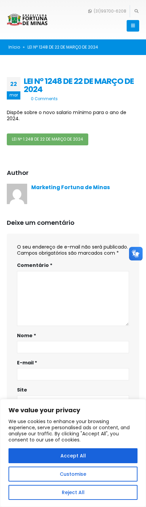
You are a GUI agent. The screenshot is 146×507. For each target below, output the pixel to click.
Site (22, 390)
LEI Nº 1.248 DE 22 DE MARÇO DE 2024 (47, 139)
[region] (73, 453)
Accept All (73, 455)
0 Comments (44, 99)
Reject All (73, 492)
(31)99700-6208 (109, 11)
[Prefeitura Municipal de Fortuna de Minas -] (27, 20)
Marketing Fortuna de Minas (70, 187)
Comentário (34, 265)
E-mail (27, 363)
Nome (26, 335)
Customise (73, 474)
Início (14, 47)
